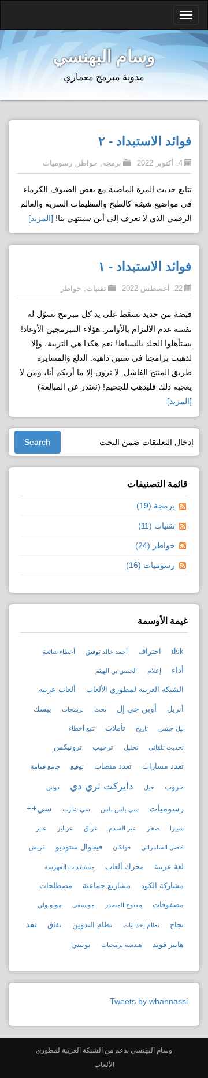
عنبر (41, 828)
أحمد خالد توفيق (107, 651)
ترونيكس (68, 747)
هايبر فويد (168, 945)
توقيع (77, 766)
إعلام (154, 670)
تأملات (115, 728)
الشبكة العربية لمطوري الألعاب (135, 690)
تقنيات (96, 288)
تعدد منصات (113, 766)
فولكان (122, 847)
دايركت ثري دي (101, 786)
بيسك (42, 709)
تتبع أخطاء (82, 728)
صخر (153, 828)
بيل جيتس (171, 728)
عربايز (65, 828)
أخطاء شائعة (59, 651)
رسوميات (57, 163)
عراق (91, 828)
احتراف (149, 651)
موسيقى (83, 904)
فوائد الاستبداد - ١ (145, 266)
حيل (149, 787)
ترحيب (102, 747)
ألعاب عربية (57, 690)
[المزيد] (40, 218)
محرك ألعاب (124, 867)
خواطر (87, 163)
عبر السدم (122, 828)
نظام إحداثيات (141, 925)
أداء (178, 670)
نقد (31, 924)
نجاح (177, 925)
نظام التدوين (92, 925)
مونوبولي (50, 904)
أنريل (175, 709)
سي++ (39, 808)
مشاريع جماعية (107, 886)
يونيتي (81, 945)
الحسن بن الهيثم (116, 670)
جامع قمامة (45, 766)
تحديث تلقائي (166, 747)
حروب (174, 787)
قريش (37, 847)
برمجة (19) (155, 505)
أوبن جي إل (137, 708)
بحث (100, 709)
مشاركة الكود (162, 886)
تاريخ (142, 728)
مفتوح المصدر (123, 904)
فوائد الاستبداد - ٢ (145, 141)
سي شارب (76, 809)
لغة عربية (169, 867)
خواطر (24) (155, 545)
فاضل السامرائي (162, 847)
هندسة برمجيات (121, 944)
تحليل (131, 747)
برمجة (111, 163)
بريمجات (73, 709)
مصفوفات (168, 905)
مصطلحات (55, 886)
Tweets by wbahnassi (149, 1001)
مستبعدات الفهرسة (69, 866)
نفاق (54, 925)
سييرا (177, 828)
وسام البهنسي (104, 56)
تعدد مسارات (163, 766)
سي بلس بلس (120, 809)
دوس (53, 787)
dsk (178, 651)
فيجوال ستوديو (78, 847)
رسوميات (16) (150, 565)
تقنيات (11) (156, 525)
